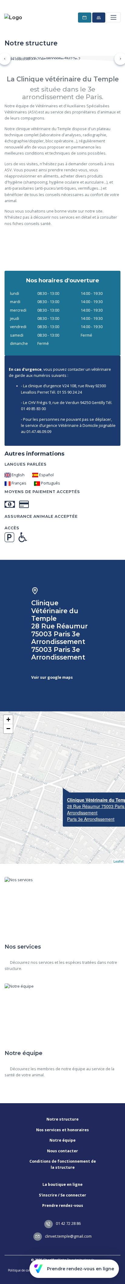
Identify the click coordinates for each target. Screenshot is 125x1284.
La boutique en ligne (62, 1184)
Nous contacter (62, 1150)
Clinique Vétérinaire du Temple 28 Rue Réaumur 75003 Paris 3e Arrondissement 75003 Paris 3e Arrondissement (59, 630)
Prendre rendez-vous (62, 1205)
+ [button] (8, 719)
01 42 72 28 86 (68, 1223)
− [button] (8, 728)
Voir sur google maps (52, 677)
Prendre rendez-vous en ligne (80, 1268)
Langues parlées (26, 464)
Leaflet (118, 861)
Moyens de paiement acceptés (42, 491)
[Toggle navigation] (113, 17)
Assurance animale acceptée (41, 516)
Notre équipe (62, 1140)
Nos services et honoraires (62, 1129)
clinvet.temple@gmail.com (68, 1236)
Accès (12, 528)
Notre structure (62, 1119)
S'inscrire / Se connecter (62, 1195)
